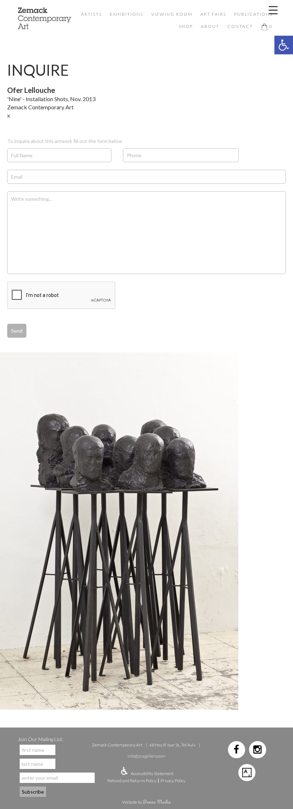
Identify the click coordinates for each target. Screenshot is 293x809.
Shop (186, 26)
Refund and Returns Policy (132, 780)
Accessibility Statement (152, 773)
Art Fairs (213, 14)
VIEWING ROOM (172, 14)
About (210, 26)
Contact (240, 26)
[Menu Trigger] (273, 9)
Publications (253, 14)
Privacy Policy (172, 780)
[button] (283, 45)
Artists (91, 14)
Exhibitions (126, 14)
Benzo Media (157, 801)
